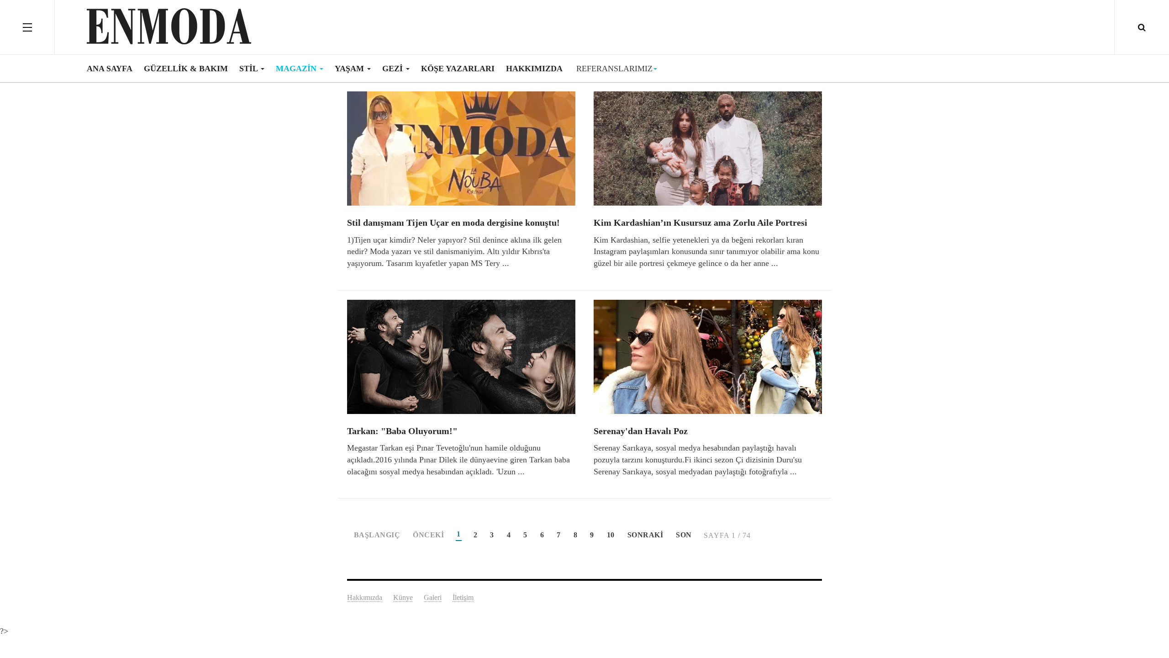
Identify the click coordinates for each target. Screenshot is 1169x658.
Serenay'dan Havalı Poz (641, 431)
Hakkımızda (534, 68)
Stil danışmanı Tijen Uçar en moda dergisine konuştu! (453, 223)
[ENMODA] (169, 26)
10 (611, 535)
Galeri (433, 597)
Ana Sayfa (109, 68)
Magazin (297, 68)
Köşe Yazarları (458, 68)
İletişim (463, 597)
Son (684, 535)
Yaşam (350, 68)
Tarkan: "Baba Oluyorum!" (402, 431)
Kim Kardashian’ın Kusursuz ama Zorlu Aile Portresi (700, 223)
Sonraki (645, 535)
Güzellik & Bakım (186, 68)
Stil (249, 68)
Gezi (393, 68)
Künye (403, 597)
